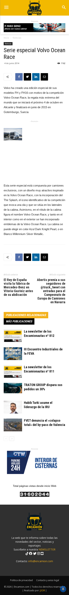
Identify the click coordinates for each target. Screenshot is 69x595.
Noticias (17, 37)
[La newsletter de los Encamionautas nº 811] (13, 371)
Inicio (6, 37)
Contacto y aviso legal (47, 580)
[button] (64, 8)
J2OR (42, 590)
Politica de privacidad (21, 580)
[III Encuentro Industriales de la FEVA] (13, 353)
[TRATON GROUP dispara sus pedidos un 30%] (13, 388)
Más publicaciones (19, 321)
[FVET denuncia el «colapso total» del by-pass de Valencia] (13, 425)
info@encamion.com (40, 561)
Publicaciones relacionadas (26, 315)
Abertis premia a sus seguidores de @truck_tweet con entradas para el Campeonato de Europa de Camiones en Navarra (51, 291)
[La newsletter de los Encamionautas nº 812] (13, 335)
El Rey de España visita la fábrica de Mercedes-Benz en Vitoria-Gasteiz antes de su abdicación (18, 287)
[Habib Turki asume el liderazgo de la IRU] (13, 407)
